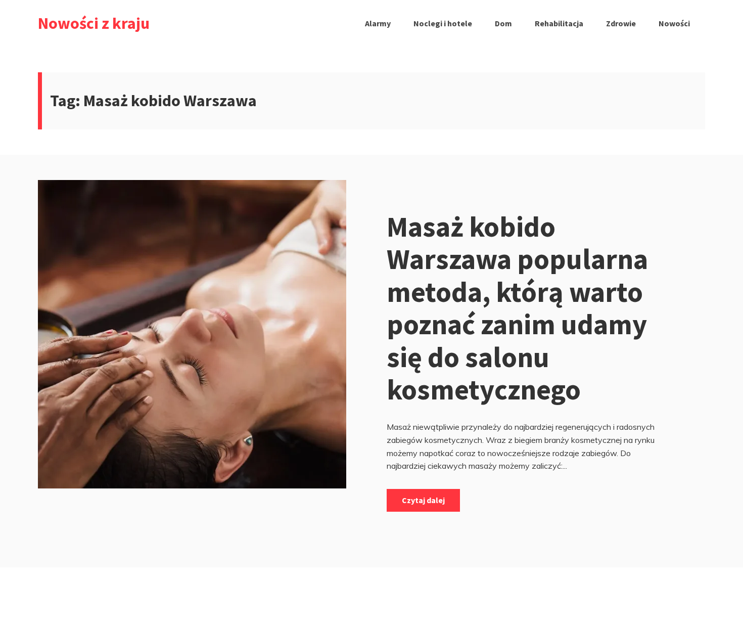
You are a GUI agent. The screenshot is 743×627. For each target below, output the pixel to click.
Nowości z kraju (94, 23)
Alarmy (378, 23)
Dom (503, 23)
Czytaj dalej (423, 500)
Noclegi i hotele (442, 23)
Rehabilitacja (559, 23)
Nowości (674, 23)
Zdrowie (621, 23)
